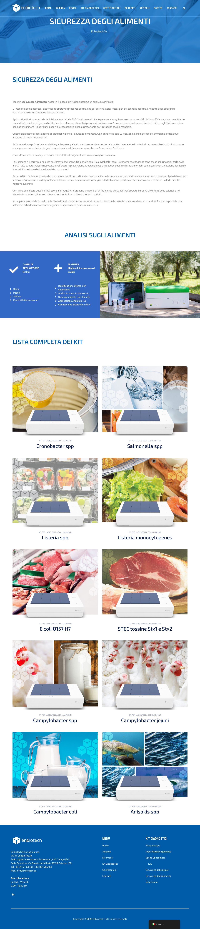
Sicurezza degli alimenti (158, 875)
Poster (158, 8)
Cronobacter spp (55, 446)
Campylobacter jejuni (145, 720)
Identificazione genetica (158, 851)
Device (73, 8)
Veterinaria (152, 882)
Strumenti (107, 857)
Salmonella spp (145, 446)
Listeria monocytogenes (145, 537)
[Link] (184, 8)
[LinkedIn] (13, 894)
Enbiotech (98, 918)
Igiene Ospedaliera (155, 857)
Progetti (130, 8)
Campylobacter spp (55, 720)
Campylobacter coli (55, 811)
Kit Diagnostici (110, 863)
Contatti (172, 8)
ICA (150, 863)
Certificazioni (111, 8)
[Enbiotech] (26, 8)
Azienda (60, 8)
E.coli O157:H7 (55, 629)
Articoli (145, 8)
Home (48, 8)
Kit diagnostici (90, 8)
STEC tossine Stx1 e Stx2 (145, 629)
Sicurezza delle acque (157, 869)
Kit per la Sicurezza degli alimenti (55, 441)
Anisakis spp (145, 811)
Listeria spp (55, 537)
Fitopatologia (153, 845)
